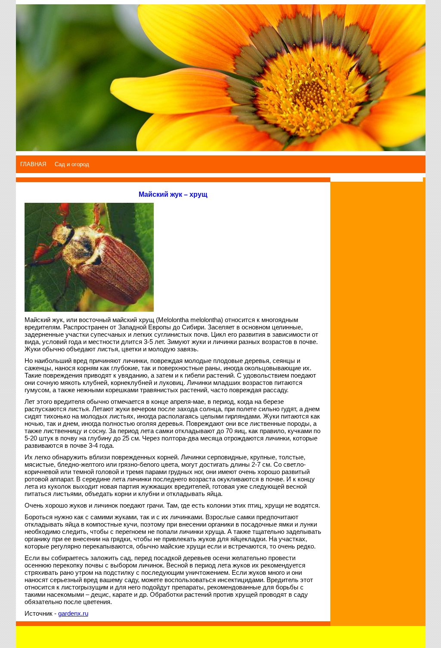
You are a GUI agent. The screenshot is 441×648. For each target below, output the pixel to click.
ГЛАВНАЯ (33, 164)
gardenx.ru (73, 613)
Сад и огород (72, 164)
